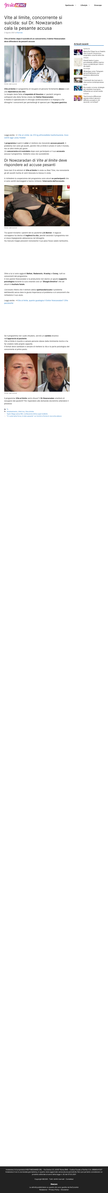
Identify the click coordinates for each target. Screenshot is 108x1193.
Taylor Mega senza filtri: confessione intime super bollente (27, 414)
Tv (7, 409)
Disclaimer (65, 1190)
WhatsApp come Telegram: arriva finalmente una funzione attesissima (93, 73)
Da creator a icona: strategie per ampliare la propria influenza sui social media (93, 89)
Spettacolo (69, 5)
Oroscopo (98, 5)
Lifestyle (84, 5)
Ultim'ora (21, 411)
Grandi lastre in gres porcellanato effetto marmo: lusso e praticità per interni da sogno (93, 63)
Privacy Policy (54, 1190)
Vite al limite (29, 411)
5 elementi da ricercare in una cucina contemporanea (93, 81)
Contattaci (70, 1179)
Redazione (43, 1190)
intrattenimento (12, 411)
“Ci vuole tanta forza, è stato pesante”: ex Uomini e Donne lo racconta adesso (34, 416)
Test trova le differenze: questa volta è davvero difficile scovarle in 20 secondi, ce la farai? (92, 99)
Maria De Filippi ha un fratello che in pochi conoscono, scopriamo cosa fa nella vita (94, 53)
